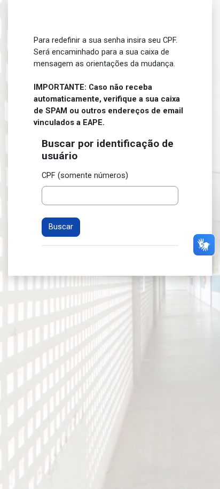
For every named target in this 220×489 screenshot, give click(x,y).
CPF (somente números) (85, 175)
